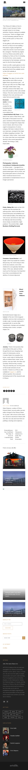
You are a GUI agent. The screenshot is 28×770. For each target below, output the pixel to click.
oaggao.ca (13, 372)
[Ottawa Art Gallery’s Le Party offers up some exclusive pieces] (7, 401)
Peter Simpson (14, 405)
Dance (19, 711)
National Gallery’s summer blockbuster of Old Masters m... (14, 612)
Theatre (12, 717)
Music (17, 714)
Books (13, 711)
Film (5, 714)
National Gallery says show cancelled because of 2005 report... (13, 594)
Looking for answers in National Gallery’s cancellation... (11, 480)
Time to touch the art (11, 465)
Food (11, 714)
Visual (14, 14)
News (5, 717)
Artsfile (5, 648)
